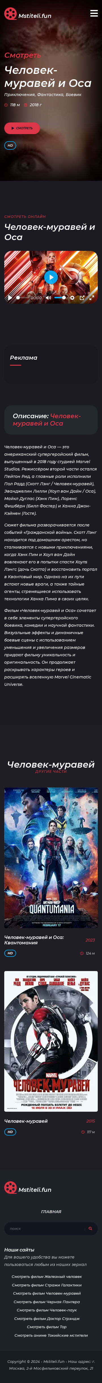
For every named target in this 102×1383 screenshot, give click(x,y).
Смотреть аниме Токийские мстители (51, 1335)
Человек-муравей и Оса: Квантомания (34, 940)
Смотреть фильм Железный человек (47, 1276)
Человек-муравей (26, 1121)
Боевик (73, 94)
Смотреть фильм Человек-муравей (47, 1293)
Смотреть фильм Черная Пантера (47, 1301)
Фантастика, (50, 94)
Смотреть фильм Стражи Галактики (47, 1285)
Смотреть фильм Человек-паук (47, 1310)
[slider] (22, 297)
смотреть (24, 128)
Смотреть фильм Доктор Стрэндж (47, 1318)
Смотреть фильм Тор (47, 1326)
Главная (51, 1211)
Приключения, (20, 94)
